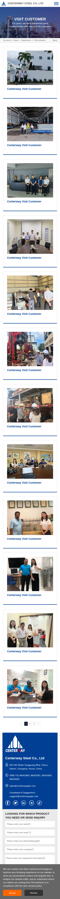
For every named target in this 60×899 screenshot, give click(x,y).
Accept (12, 893)
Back (55, 40)
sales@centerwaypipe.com (23, 786)
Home (15, 40)
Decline (33, 893)
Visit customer (40, 40)
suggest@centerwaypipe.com (24, 796)
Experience (26, 40)
